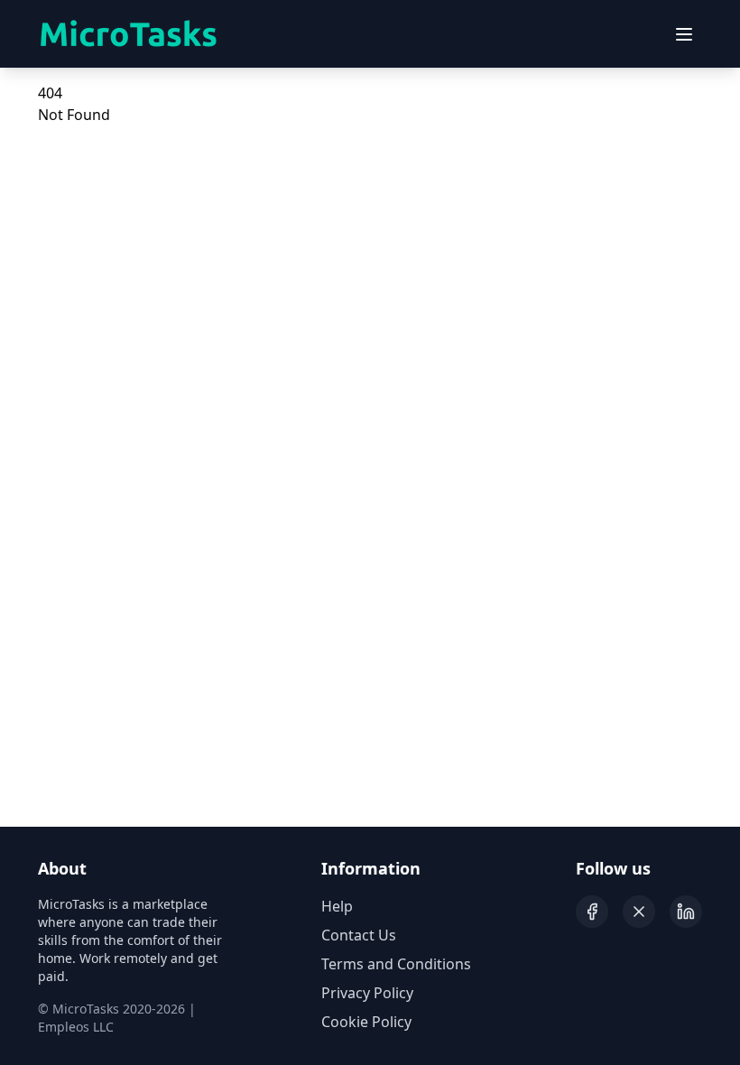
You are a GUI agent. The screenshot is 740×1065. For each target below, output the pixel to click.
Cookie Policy (366, 1022)
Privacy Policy (367, 993)
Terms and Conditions (396, 964)
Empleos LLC (76, 1026)
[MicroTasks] (128, 34)
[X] (639, 911)
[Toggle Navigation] (684, 34)
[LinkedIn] (686, 911)
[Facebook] (592, 911)
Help (337, 906)
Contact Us (358, 935)
